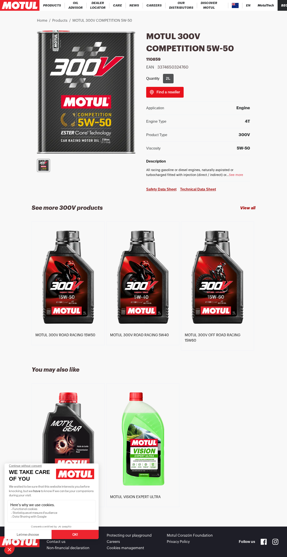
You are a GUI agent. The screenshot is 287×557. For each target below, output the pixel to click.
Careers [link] (113, 542)
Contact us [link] (56, 542)
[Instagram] (275, 542)
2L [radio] (168, 78)
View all (247, 208)
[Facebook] (264, 542)
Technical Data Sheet (198, 189)
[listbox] (143, 288)
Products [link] (59, 20)
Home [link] (42, 20)
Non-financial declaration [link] (68, 548)
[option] (69, 277)
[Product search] (224, 5)
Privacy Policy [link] (178, 542)
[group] (168, 78)
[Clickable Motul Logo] (19, 5)
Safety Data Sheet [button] (161, 189)
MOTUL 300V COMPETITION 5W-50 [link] (102, 20)
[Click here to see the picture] (43, 165)
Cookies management (125, 548)
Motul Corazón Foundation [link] (190, 535)
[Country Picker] (235, 5)
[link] (117, 5)
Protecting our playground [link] (129, 535)
